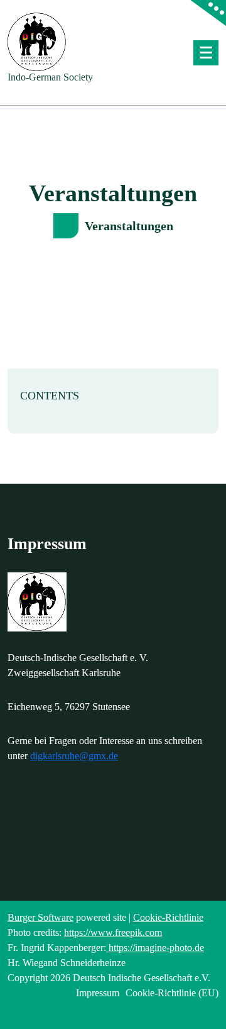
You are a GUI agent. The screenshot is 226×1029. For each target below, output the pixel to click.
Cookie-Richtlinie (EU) (172, 992)
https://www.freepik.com (113, 932)
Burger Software (40, 917)
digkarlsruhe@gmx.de (74, 755)
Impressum (97, 992)
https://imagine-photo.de (155, 947)
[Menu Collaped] (205, 52)
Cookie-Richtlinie (168, 917)
